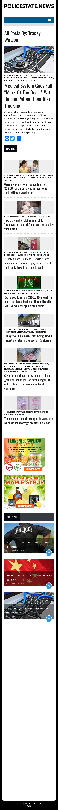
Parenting (24, 216)
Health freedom (38, 78)
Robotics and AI (27, 255)
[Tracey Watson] (29, 8)
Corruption (9, 291)
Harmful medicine (12, 178)
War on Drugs (31, 372)
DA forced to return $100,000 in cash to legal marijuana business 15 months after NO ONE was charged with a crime (28, 301)
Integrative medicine (37, 366)
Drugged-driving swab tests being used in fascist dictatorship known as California (28, 337)
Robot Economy (11, 255)
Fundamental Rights (31, 175)
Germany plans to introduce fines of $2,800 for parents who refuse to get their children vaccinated (26, 188)
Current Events (29, 75)
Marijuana (29, 332)
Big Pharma (9, 364)
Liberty (50, 78)
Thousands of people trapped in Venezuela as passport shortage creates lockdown (28, 420)
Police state (36, 216)
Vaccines (8, 180)
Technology (18, 80)
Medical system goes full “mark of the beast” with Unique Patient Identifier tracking (28, 95)
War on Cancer (17, 372)
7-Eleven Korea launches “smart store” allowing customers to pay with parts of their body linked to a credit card (27, 263)
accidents (8, 329)
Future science (44, 252)
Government (17, 78)
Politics (8, 80)
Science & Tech (42, 255)
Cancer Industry (23, 364)
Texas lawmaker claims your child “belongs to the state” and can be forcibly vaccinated (29, 224)
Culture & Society (12, 75)
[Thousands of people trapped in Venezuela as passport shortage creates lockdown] (29, 408)
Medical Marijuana (20, 293)
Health (27, 78)
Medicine (48, 178)
